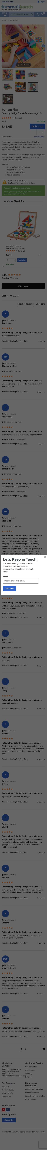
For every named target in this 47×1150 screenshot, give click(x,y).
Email (5, 576)
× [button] (45, 557)
